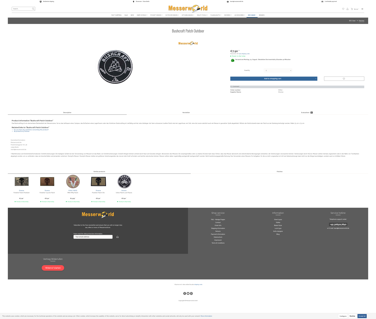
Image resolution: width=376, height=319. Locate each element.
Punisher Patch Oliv (98, 192)
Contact (218, 222)
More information (206, 316)
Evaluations (306, 112)
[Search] (33, 9)
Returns (218, 231)
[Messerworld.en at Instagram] (191, 294)
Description (67, 112)
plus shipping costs (244, 53)
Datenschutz (218, 237)
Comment (235, 86)
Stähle (278, 222)
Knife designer (278, 231)
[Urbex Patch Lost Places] (124, 181)
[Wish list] (343, 9)
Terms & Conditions (218, 243)
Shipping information (218, 228)
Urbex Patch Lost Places (124, 192)
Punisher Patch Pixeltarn (22, 192)
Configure (343, 316)
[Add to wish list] (344, 79)
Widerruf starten (53, 268)
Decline (352, 316)
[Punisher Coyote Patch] (47, 181)
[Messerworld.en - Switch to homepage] (188, 9)
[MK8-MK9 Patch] (73, 181)
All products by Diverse (21, 131)
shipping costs (198, 284)
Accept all (362, 316)
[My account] (347, 9)
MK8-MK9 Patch (72, 192)
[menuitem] (23, 9)
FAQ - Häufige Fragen (218, 219)
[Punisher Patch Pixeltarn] (21, 181)
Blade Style (278, 225)
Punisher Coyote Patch (47, 192)
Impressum (218, 240)
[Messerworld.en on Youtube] (188, 294)
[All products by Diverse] (188, 43)
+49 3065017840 (338, 224)
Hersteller (186, 112)
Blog (278, 234)
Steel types (278, 219)
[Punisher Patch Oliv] (98, 181)
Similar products (99, 171)
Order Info (218, 225)
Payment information (218, 234)
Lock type (278, 228)
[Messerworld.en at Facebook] (184, 294)
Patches (279, 171)
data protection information (93, 233)
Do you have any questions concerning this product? (31, 130)
